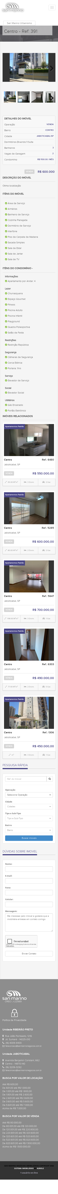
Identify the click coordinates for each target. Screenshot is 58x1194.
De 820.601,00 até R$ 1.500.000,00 (21, 1143)
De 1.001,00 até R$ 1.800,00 (17, 1091)
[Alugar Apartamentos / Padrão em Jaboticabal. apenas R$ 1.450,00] (29, 576)
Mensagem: (11, 911)
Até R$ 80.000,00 (11, 1122)
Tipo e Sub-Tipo (13, 813)
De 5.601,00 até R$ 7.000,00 (17, 1105)
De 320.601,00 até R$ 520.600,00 (20, 1136)
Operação (10, 789)
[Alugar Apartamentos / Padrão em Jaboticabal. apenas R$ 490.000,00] (29, 644)
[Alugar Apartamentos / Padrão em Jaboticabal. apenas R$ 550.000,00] (29, 440)
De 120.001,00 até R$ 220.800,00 (20, 1129)
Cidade (8, 801)
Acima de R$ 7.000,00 (14, 1108)
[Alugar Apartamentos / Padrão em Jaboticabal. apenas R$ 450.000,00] (29, 712)
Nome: (8, 863)
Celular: (9, 899)
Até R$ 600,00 (10, 1084)
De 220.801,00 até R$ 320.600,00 (20, 1133)
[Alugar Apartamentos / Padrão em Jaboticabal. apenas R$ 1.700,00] (29, 508)
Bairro (8, 825)
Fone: (8, 887)
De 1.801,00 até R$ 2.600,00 (17, 1094)
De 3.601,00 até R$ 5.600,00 (17, 1101)
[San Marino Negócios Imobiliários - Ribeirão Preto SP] (13, 7)
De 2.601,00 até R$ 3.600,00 (17, 1098)
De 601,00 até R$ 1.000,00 (16, 1088)
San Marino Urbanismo (19, 23)
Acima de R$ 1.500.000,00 (16, 1146)
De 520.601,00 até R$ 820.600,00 (20, 1139)
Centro (8, 459)
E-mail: (8, 875)
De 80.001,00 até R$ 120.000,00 (19, 1126)
